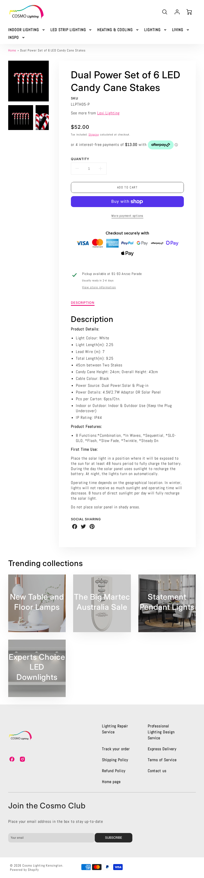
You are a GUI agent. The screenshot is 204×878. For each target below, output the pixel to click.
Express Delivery (162, 748)
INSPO (13, 37)
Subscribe (113, 837)
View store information (99, 287)
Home (12, 50)
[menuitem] (27, 30)
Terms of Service (162, 759)
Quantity (80, 159)
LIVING (178, 29)
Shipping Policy (115, 759)
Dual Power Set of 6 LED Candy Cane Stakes (52, 50)
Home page (111, 781)
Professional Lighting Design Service (161, 732)
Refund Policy (113, 770)
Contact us (157, 770)
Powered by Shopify (24, 870)
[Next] (52, 81)
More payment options (127, 216)
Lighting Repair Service (115, 729)
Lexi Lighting (108, 113)
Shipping (94, 134)
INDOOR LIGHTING (23, 29)
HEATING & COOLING (115, 29)
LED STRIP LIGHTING (68, 29)
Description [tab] (83, 303)
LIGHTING (152, 29)
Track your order (116, 748)
